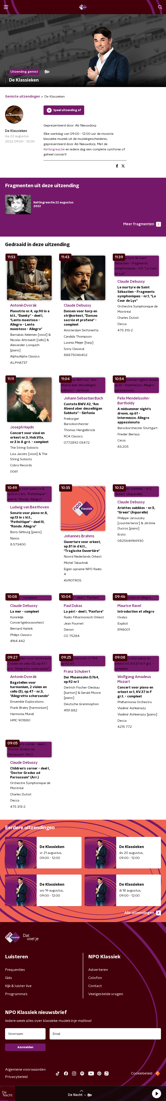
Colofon (95, 978)
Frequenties (15, 970)
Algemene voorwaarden (25, 1069)
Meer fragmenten (138, 224)
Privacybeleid (16, 1077)
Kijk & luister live (18, 986)
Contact (95, 986)
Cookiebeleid (141, 1073)
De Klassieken (16, 131)
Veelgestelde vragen (105, 994)
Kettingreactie (54, 149)
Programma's (16, 994)
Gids (8, 978)
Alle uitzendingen (139, 913)
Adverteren (98, 970)
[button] (156, 1093)
